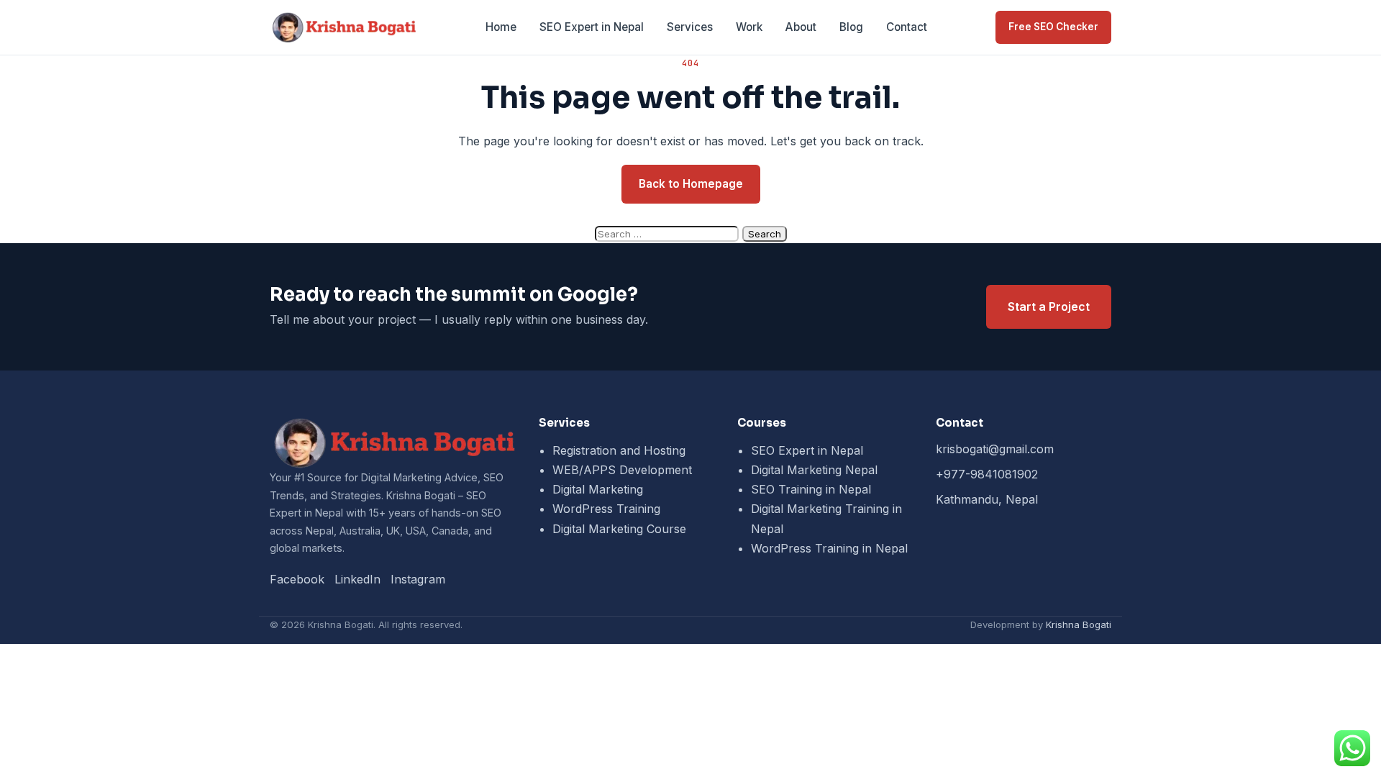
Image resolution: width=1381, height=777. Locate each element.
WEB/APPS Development (622, 470)
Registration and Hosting (618, 450)
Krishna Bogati (1078, 624)
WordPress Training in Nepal (829, 548)
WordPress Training (606, 508)
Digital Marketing (597, 489)
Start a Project (1049, 306)
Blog (851, 27)
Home (501, 27)
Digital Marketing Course (619, 529)
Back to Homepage (691, 184)
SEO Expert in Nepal (591, 27)
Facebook (297, 579)
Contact (906, 27)
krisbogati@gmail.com (995, 449)
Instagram (418, 579)
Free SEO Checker (1053, 26)
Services (690, 27)
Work (749, 27)
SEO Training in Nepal (811, 489)
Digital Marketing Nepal (814, 470)
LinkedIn (357, 579)
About (800, 27)
